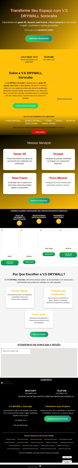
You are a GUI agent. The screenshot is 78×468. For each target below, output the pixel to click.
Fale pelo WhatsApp (20, 425)
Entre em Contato (39, 334)
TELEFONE (49, 57)
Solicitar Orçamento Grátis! (57, 419)
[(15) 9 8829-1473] (29, 52)
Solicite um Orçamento (39, 200)
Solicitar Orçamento (39, 38)
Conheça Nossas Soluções (25, 106)
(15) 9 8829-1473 (29, 57)
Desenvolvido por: (33, 467)
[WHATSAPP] (30, 386)
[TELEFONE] (48, 52)
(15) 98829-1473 (20, 420)
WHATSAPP (30, 391)
